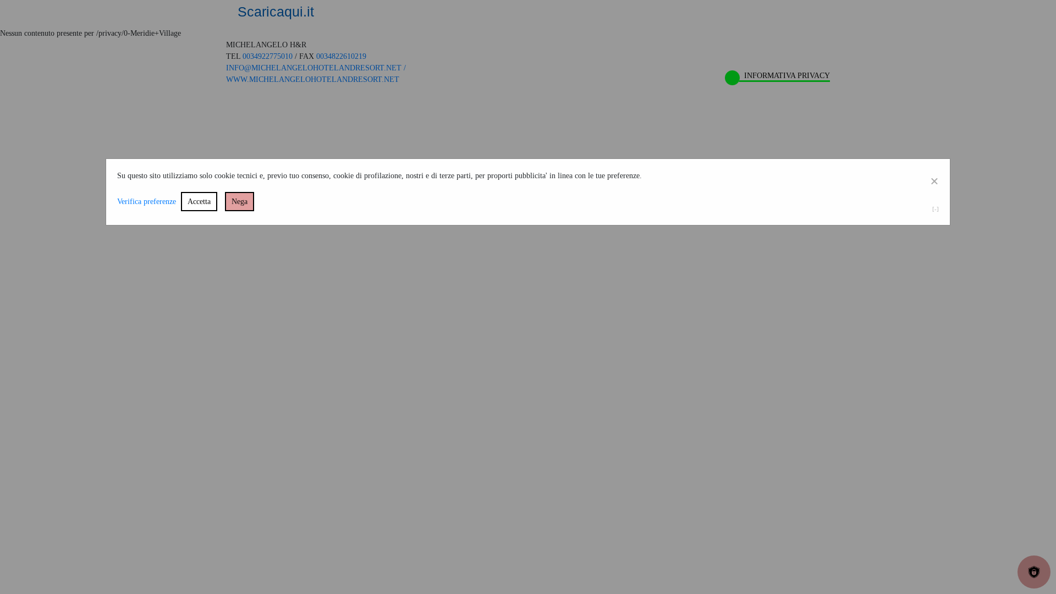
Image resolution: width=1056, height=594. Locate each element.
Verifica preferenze (146, 201)
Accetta (199, 201)
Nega (240, 201)
